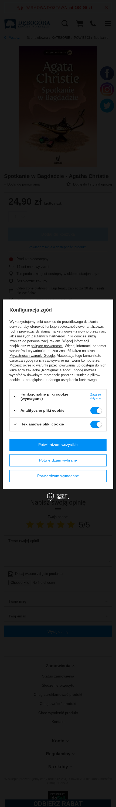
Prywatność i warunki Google (32, 356)
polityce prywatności (47, 346)
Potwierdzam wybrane (58, 460)
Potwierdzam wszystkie (58, 444)
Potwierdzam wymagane (58, 476)
